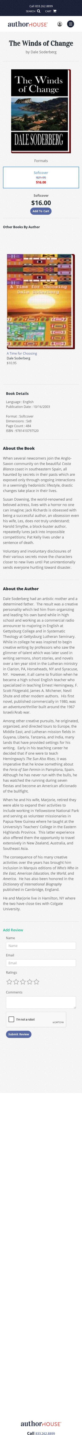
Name (10, 938)
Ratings (11, 972)
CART (48, 11)
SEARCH (31, 11)
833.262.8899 (44, 6)
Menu (72, 23)
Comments (14, 992)
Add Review (13, 930)
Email (10, 955)
